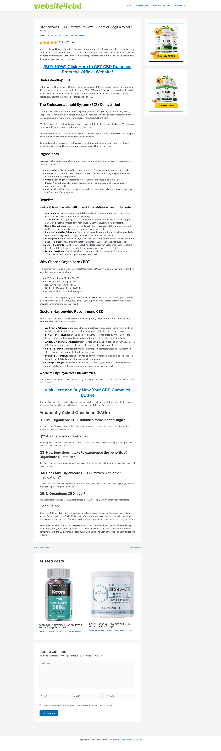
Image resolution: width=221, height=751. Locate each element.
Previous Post (41, 548)
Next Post (135, 548)
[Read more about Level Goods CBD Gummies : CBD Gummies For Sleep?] (112, 594)
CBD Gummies (64, 35)
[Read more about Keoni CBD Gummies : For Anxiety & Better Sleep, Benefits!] (59, 594)
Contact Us (180, 5)
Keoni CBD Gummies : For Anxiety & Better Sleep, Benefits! (60, 626)
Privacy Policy (141, 5)
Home (128, 5)
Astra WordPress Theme (131, 739)
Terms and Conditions (162, 5)
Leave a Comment (48, 35)
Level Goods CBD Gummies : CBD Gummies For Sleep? (109, 625)
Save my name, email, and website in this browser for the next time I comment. (78, 705)
